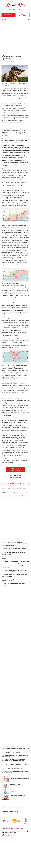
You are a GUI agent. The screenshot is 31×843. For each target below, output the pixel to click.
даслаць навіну (11, 9)
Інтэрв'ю (4, 807)
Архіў (19, 9)
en (14, 11)
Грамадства (11, 803)
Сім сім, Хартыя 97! (22, 15)
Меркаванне (5, 776)
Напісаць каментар (15, 483)
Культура (8, 805)
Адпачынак (4, 809)
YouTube (16, 492)
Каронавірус (5, 811)
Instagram (25, 496)
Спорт (3, 805)
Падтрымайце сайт (8, 15)
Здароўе (17, 807)
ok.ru (16, 496)
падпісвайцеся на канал (16, 476)
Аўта (21, 807)
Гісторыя (14, 805)
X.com (25, 492)
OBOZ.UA (25, 127)
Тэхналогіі (10, 807)
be (9, 11)
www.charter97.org (18, 828)
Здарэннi (24, 803)
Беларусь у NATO (13, 811)
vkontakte (6, 496)
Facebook (6, 492)
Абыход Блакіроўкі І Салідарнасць (17, 809)
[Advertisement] (15, 38)
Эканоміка (18, 803)
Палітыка (4, 803)
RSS (7, 499)
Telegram (16, 499)
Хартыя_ (15, 5)
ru (12, 11)
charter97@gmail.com (7, 835)
